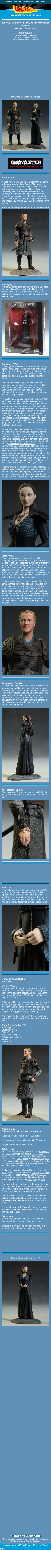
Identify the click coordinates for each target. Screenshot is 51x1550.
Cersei (19, 1159)
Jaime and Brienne (29, 1170)
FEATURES (17, 1)
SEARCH (10, 1)
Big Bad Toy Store (10, 1136)
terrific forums (13, 1221)
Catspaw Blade (26, 1200)
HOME (43, 1)
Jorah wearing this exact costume (21, 443)
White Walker (38, 1159)
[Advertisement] (25, 68)
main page (6, 1228)
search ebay (18, 1145)
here (30, 1180)
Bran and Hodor (36, 1154)
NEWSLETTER (28, 1)
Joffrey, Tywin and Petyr (12, 1156)
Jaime (25, 1159)
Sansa (19, 425)
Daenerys (28, 1161)
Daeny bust (17, 1198)
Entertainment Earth (11, 1140)
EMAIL (37, 1)
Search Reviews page (32, 1207)
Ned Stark (16, 1186)
